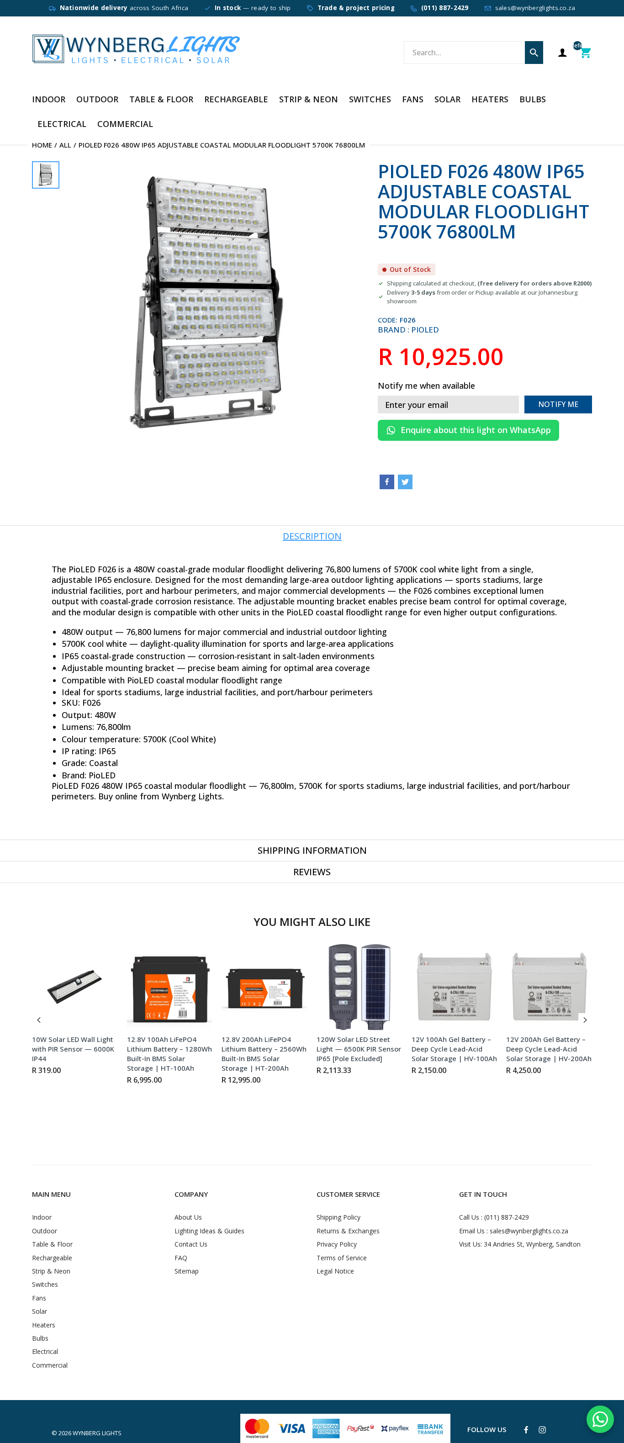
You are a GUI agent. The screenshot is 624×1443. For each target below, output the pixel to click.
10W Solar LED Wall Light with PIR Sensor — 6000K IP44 (73, 1049)
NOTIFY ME (558, 404)
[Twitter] (405, 482)
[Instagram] (542, 1430)
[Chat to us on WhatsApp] (600, 1419)
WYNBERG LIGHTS (97, 1433)
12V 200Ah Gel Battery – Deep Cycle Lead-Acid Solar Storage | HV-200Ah (549, 1049)
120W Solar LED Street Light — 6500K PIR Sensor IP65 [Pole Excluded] (359, 1049)
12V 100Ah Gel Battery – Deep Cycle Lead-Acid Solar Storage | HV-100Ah (454, 1049)
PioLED (425, 329)
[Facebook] (387, 482)
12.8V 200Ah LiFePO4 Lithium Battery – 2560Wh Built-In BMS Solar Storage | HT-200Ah (264, 1054)
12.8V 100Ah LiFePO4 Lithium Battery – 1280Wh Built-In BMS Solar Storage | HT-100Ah (169, 1054)
